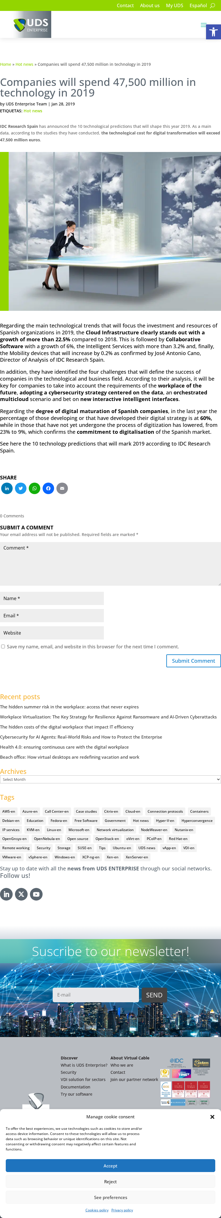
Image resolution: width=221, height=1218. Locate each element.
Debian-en (11, 820)
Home (5, 64)
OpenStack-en (107, 838)
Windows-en (65, 857)
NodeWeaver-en (154, 829)
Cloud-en (132, 811)
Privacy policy (122, 1210)
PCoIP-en (154, 838)
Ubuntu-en (122, 847)
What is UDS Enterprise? (84, 1065)
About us (150, 6)
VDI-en (189, 847)
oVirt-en (133, 838)
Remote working (16, 847)
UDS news (146, 847)
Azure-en (30, 811)
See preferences (110, 1197)
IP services (11, 829)
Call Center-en (57, 811)
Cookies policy (96, 1210)
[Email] (62, 489)
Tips (102, 847)
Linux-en (54, 829)
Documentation (75, 1087)
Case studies (86, 811)
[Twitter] (21, 489)
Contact (125, 6)
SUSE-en (85, 847)
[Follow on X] (21, 894)
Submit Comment (193, 660)
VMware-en (11, 857)
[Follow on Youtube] (36, 894)
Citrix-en (111, 811)
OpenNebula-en (47, 838)
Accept (110, 1166)
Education (35, 820)
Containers (199, 811)
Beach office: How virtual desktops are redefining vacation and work (69, 757)
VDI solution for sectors (83, 1079)
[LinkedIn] (7, 489)
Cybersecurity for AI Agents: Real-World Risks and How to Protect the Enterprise (81, 737)
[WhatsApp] (34, 489)
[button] (213, 31)
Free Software (86, 820)
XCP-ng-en (91, 857)
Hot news (24, 64)
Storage (64, 847)
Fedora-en (59, 820)
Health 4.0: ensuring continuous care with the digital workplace (64, 747)
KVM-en (33, 829)
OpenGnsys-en (14, 838)
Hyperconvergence (197, 820)
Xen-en (113, 857)
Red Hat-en (178, 838)
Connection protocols (165, 811)
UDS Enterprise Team (26, 104)
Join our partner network (134, 1079)
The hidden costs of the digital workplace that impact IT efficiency (67, 727)
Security (43, 847)
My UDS (174, 6)
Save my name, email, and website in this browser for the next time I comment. (93, 646)
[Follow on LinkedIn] (6, 894)
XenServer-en (137, 857)
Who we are (121, 1065)
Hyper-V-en (165, 820)
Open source (77, 838)
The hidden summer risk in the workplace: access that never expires (69, 707)
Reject (110, 1181)
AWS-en (8, 811)
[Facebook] (48, 489)
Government (115, 820)
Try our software (76, 1094)
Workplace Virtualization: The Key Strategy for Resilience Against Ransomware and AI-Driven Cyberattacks (108, 717)
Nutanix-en (184, 829)
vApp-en (169, 847)
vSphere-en (37, 857)
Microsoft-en (78, 829)
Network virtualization (115, 829)
